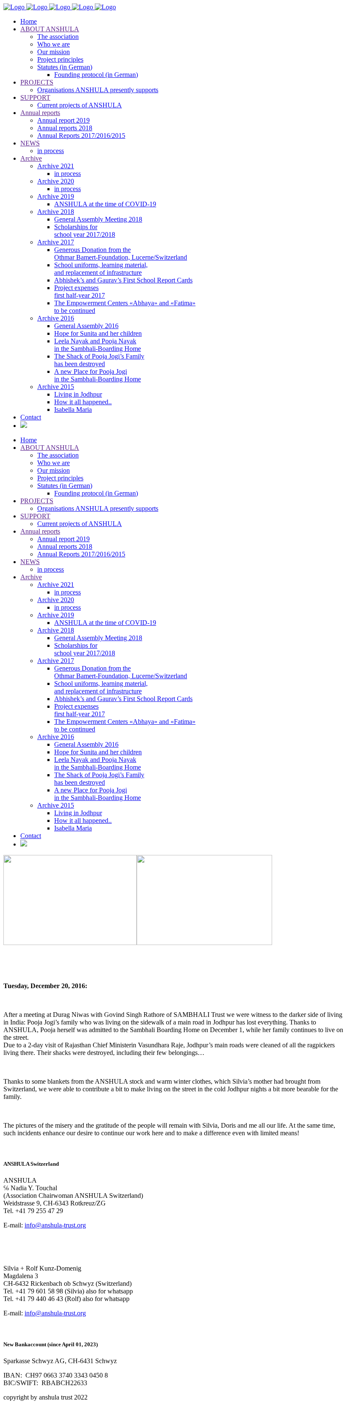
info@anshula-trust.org (55, 1225)
